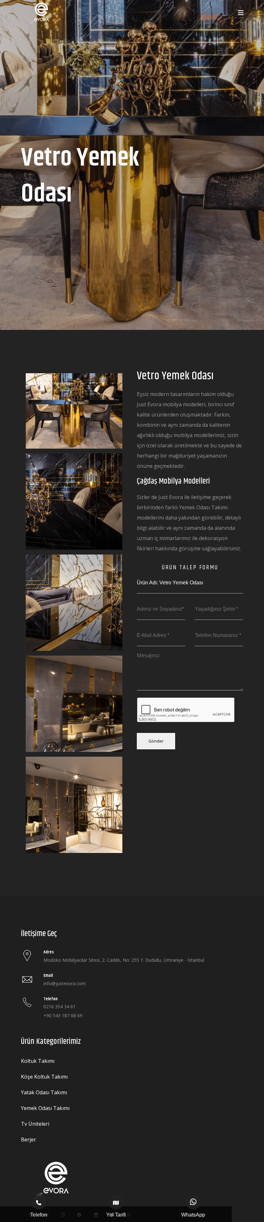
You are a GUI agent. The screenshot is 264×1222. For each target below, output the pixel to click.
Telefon (38, 1215)
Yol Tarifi (116, 1215)
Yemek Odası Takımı (45, 1108)
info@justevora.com (64, 983)
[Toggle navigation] (241, 13)
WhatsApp (193, 1215)
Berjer (28, 1139)
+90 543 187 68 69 (62, 1015)
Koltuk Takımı (37, 1060)
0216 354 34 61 (59, 1006)
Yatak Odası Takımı (44, 1092)
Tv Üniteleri (35, 1123)
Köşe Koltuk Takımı (44, 1076)
